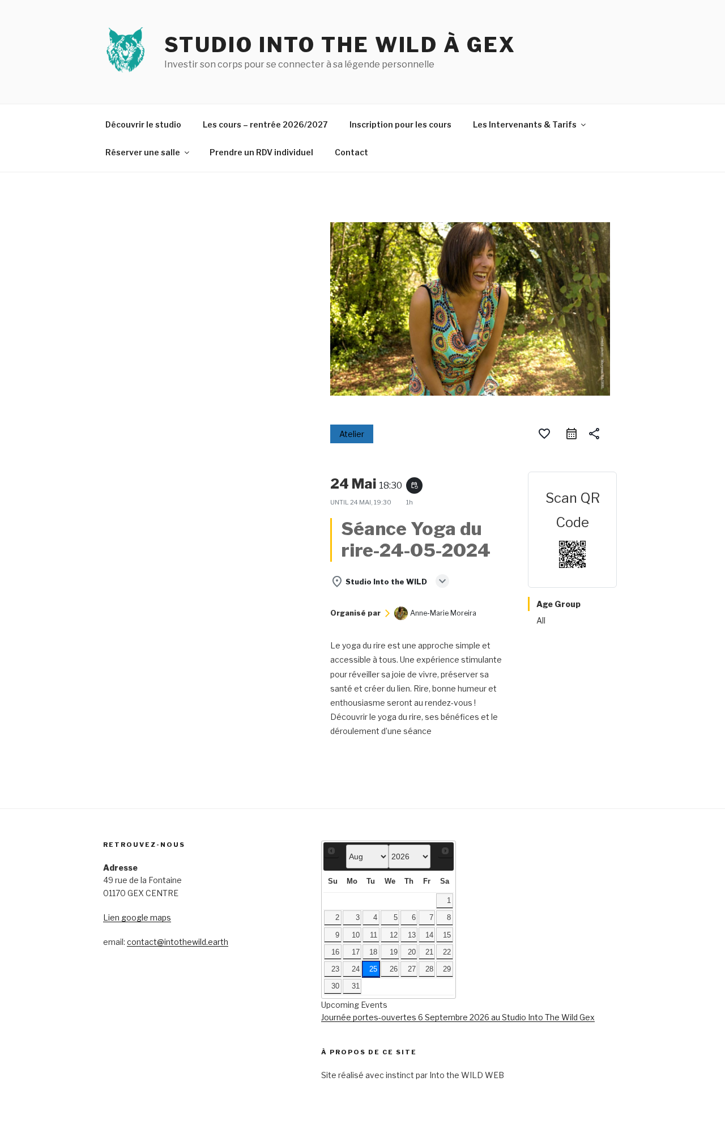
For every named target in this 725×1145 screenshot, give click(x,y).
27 (412, 969)
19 (394, 952)
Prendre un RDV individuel (261, 152)
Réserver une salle (142, 152)
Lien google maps (137, 917)
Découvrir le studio (143, 124)
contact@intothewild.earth (177, 942)
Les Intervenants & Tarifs (525, 124)
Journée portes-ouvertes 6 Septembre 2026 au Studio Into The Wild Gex (458, 1017)
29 (447, 969)
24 (356, 969)
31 (356, 986)
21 (429, 952)
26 (394, 969)
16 (335, 952)
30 (335, 986)
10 (356, 935)
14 (429, 935)
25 (373, 969)
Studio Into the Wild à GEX (340, 44)
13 (412, 935)
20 (412, 952)
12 (394, 935)
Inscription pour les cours (400, 124)
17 (356, 952)
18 (373, 952)
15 (447, 935)
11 (373, 935)
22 (447, 952)
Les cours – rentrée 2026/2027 (265, 124)
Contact (351, 152)
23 (335, 969)
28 (429, 969)
